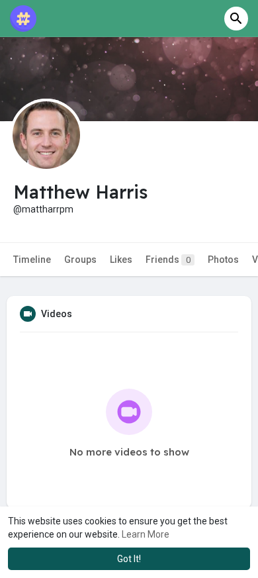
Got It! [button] (129, 559)
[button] (236, 18)
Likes (121, 259)
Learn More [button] (145, 534)
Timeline (32, 259)
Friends (168, 259)
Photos (223, 259)
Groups (80, 259)
